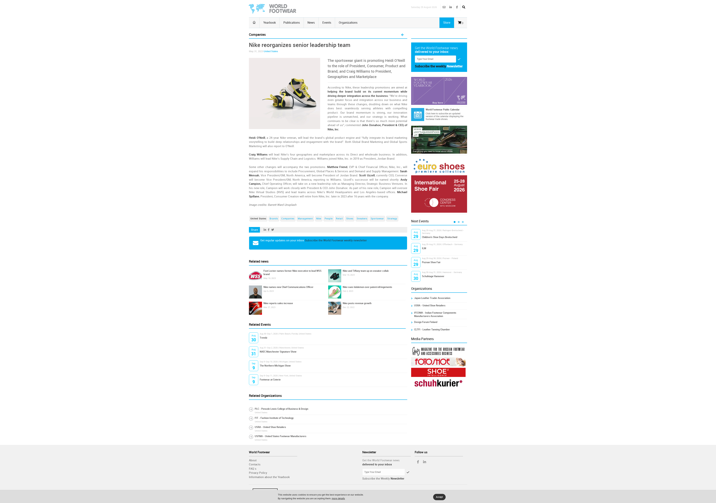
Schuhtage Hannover (433, 276)
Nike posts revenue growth (357, 303)
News (311, 22)
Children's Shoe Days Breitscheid (439, 237)
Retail (339, 218)
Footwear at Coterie (270, 379)
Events (326, 22)
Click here (430, 113)
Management (305, 218)
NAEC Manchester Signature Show (278, 351)
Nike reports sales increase (278, 303)
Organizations (348, 22)
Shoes (349, 218)
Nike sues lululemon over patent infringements (367, 287)
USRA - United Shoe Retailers (270, 427)
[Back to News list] (402, 35)
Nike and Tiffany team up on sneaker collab (366, 270)
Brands (274, 218)
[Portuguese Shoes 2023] (439, 140)
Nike (318, 218)
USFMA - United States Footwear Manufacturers (280, 436)
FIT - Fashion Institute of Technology (274, 418)
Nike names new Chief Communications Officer (288, 287)
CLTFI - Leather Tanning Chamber (432, 329)
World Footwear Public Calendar (443, 109)
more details (338, 498)
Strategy (392, 218)
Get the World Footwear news (381, 460)
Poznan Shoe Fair (431, 262)
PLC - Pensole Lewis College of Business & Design (281, 408)
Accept (439, 497)
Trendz (263, 337)
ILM (424, 248)
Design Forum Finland (425, 322)
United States (271, 51)
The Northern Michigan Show (275, 365)
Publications (291, 22)
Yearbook (269, 22)
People (329, 218)
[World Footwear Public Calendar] (417, 114)
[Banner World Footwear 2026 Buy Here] (439, 91)
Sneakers (362, 218)
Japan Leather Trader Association (432, 298)
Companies (287, 218)
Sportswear (377, 218)
